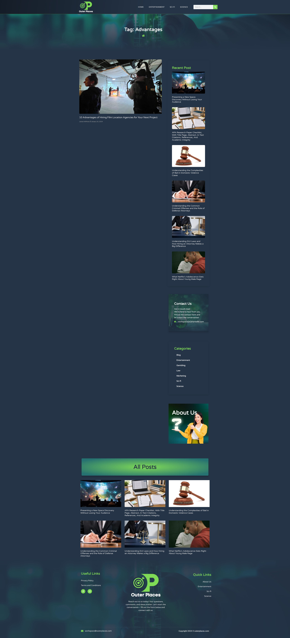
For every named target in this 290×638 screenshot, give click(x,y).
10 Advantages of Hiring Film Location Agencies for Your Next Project (118, 117)
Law (178, 370)
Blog (178, 355)
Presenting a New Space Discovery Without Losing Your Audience (187, 99)
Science (184, 7)
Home (141, 7)
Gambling (180, 365)
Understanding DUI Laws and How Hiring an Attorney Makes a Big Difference (187, 243)
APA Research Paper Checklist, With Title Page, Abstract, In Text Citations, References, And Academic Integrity (188, 136)
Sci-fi (172, 7)
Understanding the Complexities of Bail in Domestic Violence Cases (187, 172)
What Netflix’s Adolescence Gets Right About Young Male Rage (188, 277)
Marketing (181, 376)
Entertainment (157, 7)
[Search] (215, 7)
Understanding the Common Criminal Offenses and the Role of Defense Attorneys (188, 208)
